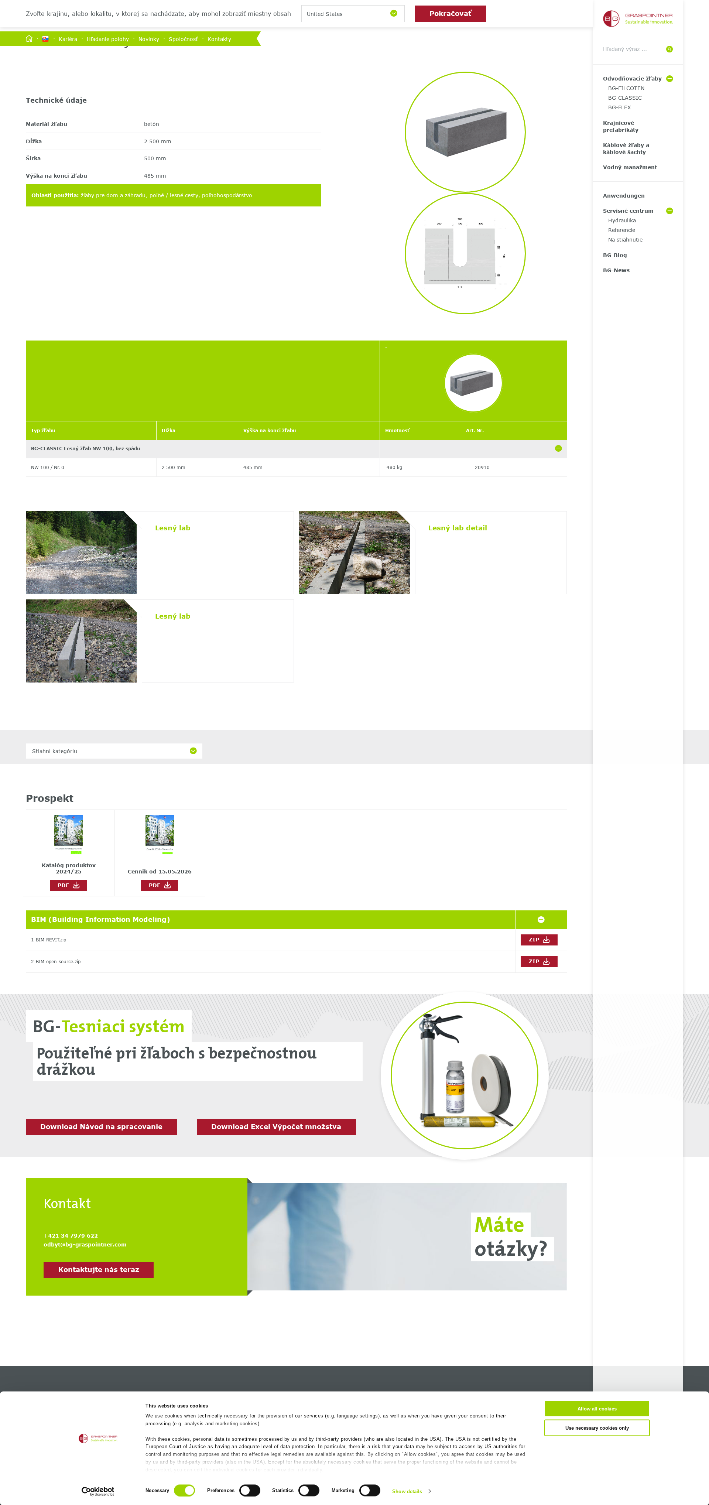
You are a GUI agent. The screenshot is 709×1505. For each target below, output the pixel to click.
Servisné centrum (628, 211)
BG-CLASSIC (625, 98)
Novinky (148, 38)
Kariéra (68, 38)
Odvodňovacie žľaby (632, 78)
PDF (65, 885)
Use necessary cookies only (597, 1427)
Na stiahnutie (625, 239)
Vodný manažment (630, 167)
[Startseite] (29, 39)
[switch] (249, 1490)
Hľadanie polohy (108, 38)
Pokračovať (450, 13)
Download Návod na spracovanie (101, 1126)
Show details (407, 1491)
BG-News (616, 270)
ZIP (535, 939)
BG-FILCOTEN (626, 88)
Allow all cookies (597, 1409)
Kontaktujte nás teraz (98, 1269)
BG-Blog (615, 255)
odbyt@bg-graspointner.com (85, 1244)
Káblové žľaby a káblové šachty (626, 148)
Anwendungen (624, 195)
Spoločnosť (183, 38)
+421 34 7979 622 (71, 1235)
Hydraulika (622, 220)
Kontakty (219, 38)
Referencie (621, 230)
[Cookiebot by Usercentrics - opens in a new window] (98, 1491)
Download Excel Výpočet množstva (276, 1126)
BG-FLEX (619, 107)
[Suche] (669, 49)
